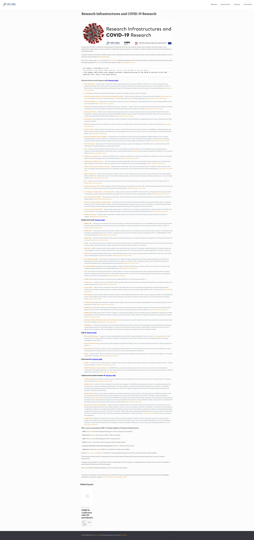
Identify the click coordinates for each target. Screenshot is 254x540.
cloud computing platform (160, 336)
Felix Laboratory (89, 144)
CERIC (98, 60)
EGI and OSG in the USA (91, 343)
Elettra (97, 98)
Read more (136, 151)
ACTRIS (86, 363)
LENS (95, 453)
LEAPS (102, 453)
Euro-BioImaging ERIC (91, 259)
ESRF (85, 124)
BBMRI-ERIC (88, 223)
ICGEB (86, 279)
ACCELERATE (112, 60)
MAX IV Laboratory (90, 174)
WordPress (123, 535)
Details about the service (99, 153)
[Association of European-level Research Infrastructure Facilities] (9, 4)
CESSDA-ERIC (88, 384)
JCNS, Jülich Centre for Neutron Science (97, 166)
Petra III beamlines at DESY (92, 197)
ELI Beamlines (88, 119)
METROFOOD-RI (89, 307)
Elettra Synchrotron (90, 112)
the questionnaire (104, 57)
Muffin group (97, 535)
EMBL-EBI (87, 248)
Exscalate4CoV (89, 348)
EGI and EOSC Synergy (91, 336)
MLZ (85, 181)
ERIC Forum (90, 453)
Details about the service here (158, 98)
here (155, 233)
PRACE (86, 353)
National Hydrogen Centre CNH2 (94, 186)
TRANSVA (88, 325)
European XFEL (88, 129)
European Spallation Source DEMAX (95, 136)
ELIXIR (86, 243)
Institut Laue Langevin (91, 156)
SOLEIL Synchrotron (90, 214)
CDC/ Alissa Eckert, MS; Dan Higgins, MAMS (114, 477)
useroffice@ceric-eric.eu (128, 62)
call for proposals (96, 397)
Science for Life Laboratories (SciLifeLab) (97, 202)
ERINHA (86, 253)
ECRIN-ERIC (87, 238)
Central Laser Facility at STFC (93, 209)
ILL (99, 156)
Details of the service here (131, 263)
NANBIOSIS (87, 312)
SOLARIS (115, 98)
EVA (86, 271)
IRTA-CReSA (88, 294)
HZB (85, 149)
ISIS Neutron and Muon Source (93, 161)
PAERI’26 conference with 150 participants (87, 514)
